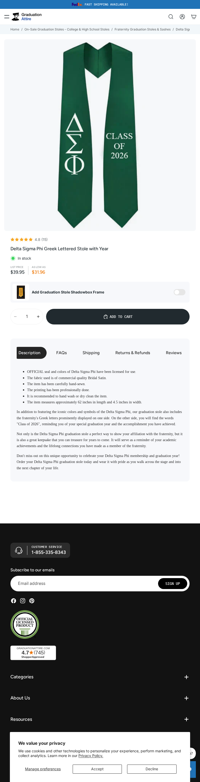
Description (29, 352)
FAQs (61, 352)
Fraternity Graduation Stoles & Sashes (143, 29)
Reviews (174, 352)
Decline (152, 769)
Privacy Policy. (90, 755)
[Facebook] (13, 601)
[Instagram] (23, 601)
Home (14, 29)
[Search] (171, 16)
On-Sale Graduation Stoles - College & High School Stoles (66, 29)
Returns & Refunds (132, 352)
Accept (97, 769)
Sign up (172, 583)
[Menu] (7, 16)
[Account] (182, 16)
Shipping (91, 352)
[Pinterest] (32, 601)
